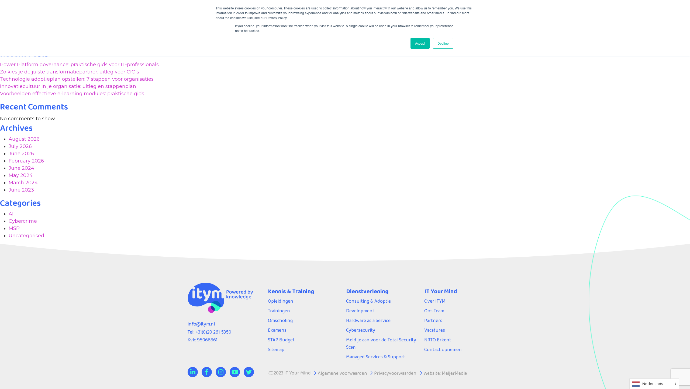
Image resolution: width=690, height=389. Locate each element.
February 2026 (26, 161)
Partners (433, 320)
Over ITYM (435, 301)
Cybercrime (23, 221)
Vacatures (434, 330)
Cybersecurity (360, 330)
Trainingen (279, 310)
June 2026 (21, 154)
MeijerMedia (454, 373)
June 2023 (21, 190)
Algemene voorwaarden (342, 373)
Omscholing (280, 320)
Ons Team (434, 310)
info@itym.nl (201, 323)
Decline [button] (443, 43)
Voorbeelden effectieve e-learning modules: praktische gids (72, 94)
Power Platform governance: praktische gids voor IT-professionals (79, 65)
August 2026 (24, 139)
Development (360, 310)
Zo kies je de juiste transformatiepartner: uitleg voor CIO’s (69, 72)
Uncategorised (26, 236)
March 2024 (23, 183)
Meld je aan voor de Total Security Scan (381, 343)
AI (11, 214)
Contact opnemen (443, 349)
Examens (277, 330)
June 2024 (21, 168)
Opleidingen (280, 301)
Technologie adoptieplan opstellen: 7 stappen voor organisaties (77, 79)
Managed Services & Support (375, 356)
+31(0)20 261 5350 (213, 331)
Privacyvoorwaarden (395, 373)
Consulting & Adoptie (368, 301)
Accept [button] (420, 43)
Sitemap (276, 349)
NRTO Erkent (437, 339)
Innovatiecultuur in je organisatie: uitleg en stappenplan (68, 86)
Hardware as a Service (368, 320)
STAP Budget (281, 339)
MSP (14, 228)
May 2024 (21, 175)
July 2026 (20, 146)
